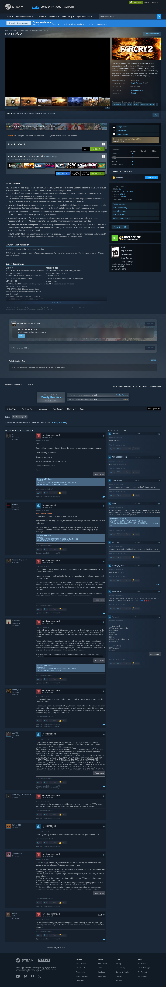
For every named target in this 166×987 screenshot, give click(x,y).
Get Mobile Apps (144, 968)
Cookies (119, 976)
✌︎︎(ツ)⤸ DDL (16, 825)
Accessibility (120, 968)
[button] (9, 16)
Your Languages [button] (18, 417)
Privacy (118, 964)
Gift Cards (80, 981)
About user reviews (140, 386)
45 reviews (15, 738)
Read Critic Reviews (131, 240)
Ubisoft (133, 93)
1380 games (16, 623)
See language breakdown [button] (122, 386)
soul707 (15, 733)
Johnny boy (16, 690)
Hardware (101, 972)
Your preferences (155, 386)
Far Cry (123, 197)
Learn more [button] (151, 178)
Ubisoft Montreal (136, 91)
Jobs (100, 968)
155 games (15, 692)
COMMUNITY (47, 7)
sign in (146, 2)
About (59, 7)
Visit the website (119, 204)
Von (13, 434)
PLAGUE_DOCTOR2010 (21, 795)
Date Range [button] (57, 409)
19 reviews (15, 509)
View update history (120, 208)
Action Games (19, 30)
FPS (124, 104)
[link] (80, 173)
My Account (142, 976)
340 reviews (16, 856)
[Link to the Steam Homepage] (14, 9)
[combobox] (128, 16)
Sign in (9, 114)
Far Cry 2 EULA (118, 141)
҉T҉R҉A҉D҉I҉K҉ (15, 504)
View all (153, 360)
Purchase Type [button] (27, 409)
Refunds (119, 981)
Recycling (102, 976)
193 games (15, 735)
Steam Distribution (83, 976)
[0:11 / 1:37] (57, 67)
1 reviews (15, 797)
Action (129, 104)
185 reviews (16, 828)
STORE (35, 7)
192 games (15, 507)
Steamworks (80, 972)
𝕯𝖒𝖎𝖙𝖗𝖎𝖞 (14, 913)
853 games (15, 437)
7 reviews (15, 694)
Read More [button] (99, 474)
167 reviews (16, 625)
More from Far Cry (28, 323)
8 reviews (15, 439)
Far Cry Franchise (32, 30)
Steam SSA (80, 968)
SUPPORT (69, 7)
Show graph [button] (152, 409)
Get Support (142, 972)
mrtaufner (16, 621)
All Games (9, 30)
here (52, 368)
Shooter (135, 104)
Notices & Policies (122, 972)
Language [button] (43, 409)
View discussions (119, 215)
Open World (117, 104)
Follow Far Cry (27, 329)
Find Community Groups (121, 218)
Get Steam (142, 964)
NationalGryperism (19, 560)
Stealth (152, 104)
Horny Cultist (17, 853)
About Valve (102, 964)
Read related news (119, 211)
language (155, 2)
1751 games (16, 916)
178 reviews (16, 918)
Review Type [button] (11, 409)
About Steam (81, 964)
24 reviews (15, 562)
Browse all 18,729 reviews (56, 948)
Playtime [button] (70, 409)
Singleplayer (144, 104)
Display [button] (82, 409)
